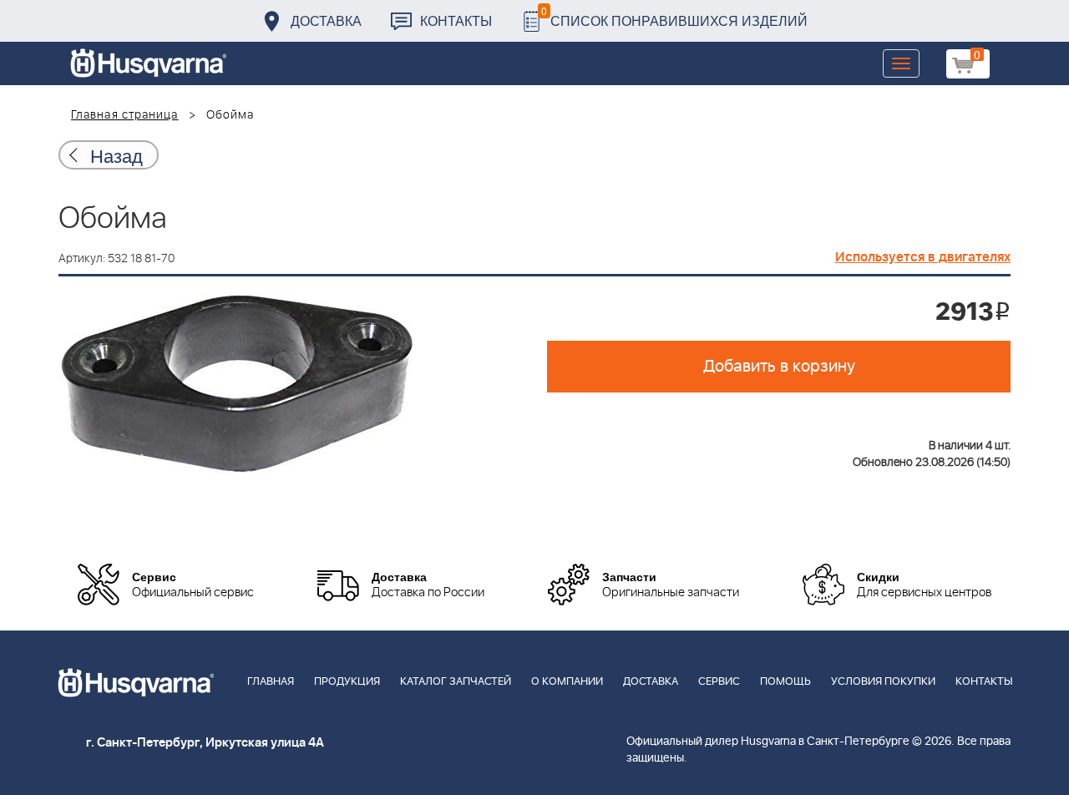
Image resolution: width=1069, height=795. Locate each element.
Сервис (719, 682)
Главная (270, 682)
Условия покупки (883, 682)
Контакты (456, 20)
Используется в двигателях (923, 257)
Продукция (347, 682)
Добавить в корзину (779, 366)
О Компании (567, 682)
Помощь (785, 682)
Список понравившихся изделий (674, 16)
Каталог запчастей (455, 682)
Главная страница (125, 115)
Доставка (326, 20)
